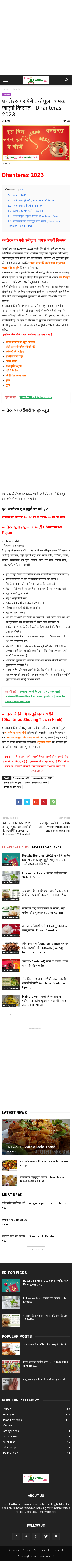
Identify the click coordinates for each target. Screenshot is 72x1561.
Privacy (26, 1550)
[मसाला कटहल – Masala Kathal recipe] (36, 1137)
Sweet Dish (8, 1442)
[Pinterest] (36, 1536)
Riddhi (5, 1224)
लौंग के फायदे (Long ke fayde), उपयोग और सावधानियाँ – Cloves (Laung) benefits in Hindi (45, 948)
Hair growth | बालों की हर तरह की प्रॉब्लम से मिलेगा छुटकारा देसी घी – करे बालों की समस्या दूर (44, 1001)
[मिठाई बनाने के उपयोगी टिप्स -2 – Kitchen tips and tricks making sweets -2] (11, 1366)
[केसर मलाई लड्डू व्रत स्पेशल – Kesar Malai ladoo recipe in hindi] (9, 1180)
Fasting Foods (10, 1431)
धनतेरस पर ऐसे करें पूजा (12, 782)
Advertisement (41, 1550)
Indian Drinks (9, 1436)
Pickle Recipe (9, 1447)
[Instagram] (26, 1536)
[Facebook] (16, 1536)
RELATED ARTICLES (15, 847)
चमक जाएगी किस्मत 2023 (42, 778)
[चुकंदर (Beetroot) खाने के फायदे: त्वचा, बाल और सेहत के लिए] (11, 965)
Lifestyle (6, 94)
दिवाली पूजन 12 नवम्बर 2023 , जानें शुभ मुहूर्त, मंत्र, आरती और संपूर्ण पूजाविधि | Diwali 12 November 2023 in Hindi (17, 828)
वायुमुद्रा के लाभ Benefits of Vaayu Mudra (45, 1379)
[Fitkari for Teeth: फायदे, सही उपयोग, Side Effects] (11, 877)
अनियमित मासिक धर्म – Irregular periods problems (34, 1203)
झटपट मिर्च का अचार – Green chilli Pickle (28, 1236)
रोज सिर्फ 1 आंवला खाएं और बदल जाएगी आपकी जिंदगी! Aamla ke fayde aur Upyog (44, 983)
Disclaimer (13, 1550)
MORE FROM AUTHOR (46, 847)
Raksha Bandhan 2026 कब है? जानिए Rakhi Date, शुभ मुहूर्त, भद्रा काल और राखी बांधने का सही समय (46, 860)
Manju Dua (10, 1151)
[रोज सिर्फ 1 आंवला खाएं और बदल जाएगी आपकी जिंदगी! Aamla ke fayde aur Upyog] (11, 983)
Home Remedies (10, 882)
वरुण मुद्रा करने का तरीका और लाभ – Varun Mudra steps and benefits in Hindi (54, 826)
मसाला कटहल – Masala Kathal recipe (30, 1147)
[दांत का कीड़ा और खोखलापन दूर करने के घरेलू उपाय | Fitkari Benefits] (11, 930)
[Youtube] (56, 1536)
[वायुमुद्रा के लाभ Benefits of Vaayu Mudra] (11, 1384)
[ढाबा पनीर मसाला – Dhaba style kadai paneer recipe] (9, 1165)
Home (5, 89)
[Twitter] (46, 1536)
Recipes (6, 1409)
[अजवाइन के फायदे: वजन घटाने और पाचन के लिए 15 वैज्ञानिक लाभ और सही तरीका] (11, 895)
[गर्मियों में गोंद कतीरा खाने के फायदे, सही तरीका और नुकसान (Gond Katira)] (11, 912)
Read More (36, 771)
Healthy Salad (10, 1453)
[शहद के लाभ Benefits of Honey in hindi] (11, 1348)
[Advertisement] (36, 37)
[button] (67, 80)
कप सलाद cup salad (14, 1219)
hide (22, 189)
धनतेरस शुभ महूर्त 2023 (12, 787)
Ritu (7, 120)
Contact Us (58, 1550)
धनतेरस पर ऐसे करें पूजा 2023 (36, 782)
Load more (35, 1249)
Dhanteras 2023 (21, 778)
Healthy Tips (9, 1005)
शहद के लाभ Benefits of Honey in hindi (44, 1344)
